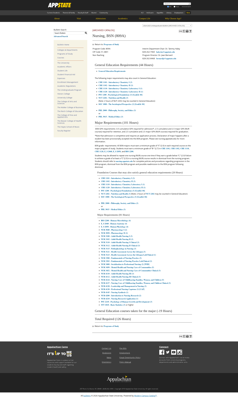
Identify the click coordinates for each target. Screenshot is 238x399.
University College (64, 98)
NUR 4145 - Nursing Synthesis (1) (114, 292)
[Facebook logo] (161, 352)
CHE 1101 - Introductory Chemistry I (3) (115, 82)
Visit (79, 18)
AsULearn (150, 13)
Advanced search (186, 6)
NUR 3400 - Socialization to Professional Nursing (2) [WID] (125, 264)
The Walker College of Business (70, 107)
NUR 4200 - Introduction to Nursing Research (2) (121, 295)
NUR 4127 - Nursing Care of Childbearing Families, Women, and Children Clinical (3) (136, 283)
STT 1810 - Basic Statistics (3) (113, 304)
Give (188, 13)
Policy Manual (125, 362)
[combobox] (167, 25)
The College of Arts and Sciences (67, 102)
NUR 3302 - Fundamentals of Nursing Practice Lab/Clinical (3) (126, 261)
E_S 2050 (117, 151)
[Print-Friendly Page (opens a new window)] (187, 31)
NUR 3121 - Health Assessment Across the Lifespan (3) (123, 251)
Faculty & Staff (83, 13)
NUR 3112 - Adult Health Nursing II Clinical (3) (120, 245)
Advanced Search (61, 36)
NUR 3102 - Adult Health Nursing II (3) (117, 239)
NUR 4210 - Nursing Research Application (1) (119, 298)
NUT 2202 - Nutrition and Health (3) (113, 97)
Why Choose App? (173, 18)
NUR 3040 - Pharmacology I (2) (114, 229)
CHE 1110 (184, 148)
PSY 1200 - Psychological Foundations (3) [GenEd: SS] (120, 94)
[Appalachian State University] (96, 5)
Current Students (53, 13)
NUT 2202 (150, 193)
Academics (123, 18)
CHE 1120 (99, 151)
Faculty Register (64, 131)
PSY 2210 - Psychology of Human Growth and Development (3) (126, 301)
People (177, 6)
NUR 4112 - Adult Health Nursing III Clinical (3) (121, 276)
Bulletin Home (63, 45)
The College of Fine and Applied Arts (67, 116)
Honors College (63, 94)
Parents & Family (69, 13)
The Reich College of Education (70, 111)
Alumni (93, 13)
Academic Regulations (66, 86)
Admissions (101, 18)
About (57, 18)
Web (170, 6)
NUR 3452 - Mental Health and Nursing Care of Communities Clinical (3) (131, 270)
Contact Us (106, 348)
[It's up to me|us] (59, 357)
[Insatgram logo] (179, 352)
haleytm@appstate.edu (165, 52)
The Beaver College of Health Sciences (69, 122)
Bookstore (106, 353)
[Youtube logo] (173, 352)
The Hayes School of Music (68, 127)
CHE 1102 (175, 148)
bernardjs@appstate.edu (166, 58)
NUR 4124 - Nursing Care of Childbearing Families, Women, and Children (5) (132, 279)
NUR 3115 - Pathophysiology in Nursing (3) (118, 248)
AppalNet (160, 13)
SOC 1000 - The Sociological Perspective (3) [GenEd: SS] (122, 104)
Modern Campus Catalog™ (145, 395)
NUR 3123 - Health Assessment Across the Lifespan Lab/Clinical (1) (128, 254)
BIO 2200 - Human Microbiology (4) (116, 220)
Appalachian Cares (57, 346)
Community (104, 13)
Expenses (61, 78)
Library (168, 13)
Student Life (62, 71)
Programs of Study (65, 54)
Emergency (106, 362)
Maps (109, 357)
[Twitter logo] (167, 352)
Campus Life (144, 18)
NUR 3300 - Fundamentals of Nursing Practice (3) (121, 258)
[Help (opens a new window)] (190, 31)
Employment (178, 13)
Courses (60, 58)
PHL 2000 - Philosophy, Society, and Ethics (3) (117, 110)
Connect (163, 346)
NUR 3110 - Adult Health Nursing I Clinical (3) (120, 242)
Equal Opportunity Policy (129, 357)
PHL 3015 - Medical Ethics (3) (111, 116)
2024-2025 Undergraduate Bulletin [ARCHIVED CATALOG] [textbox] (164, 26)
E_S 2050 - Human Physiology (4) (114, 226)
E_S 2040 (108, 151)
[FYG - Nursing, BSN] (180, 31)
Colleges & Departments (67, 50)
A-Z (142, 13)
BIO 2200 (129, 151)
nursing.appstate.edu (124, 161)
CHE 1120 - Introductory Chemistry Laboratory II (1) (121, 91)
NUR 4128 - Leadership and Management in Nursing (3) (124, 286)
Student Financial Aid (66, 74)
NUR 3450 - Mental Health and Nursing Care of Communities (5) (127, 267)
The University (63, 63)
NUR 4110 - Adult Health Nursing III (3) (117, 273)
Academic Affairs (64, 67)
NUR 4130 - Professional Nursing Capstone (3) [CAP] (122, 289)
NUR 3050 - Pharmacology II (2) (114, 233)
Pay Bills (122, 348)
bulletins (87, 395)
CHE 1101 (165, 148)
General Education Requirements (112, 71)
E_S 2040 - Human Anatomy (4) (114, 223)
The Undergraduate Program (69, 90)
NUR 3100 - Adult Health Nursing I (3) (117, 236)
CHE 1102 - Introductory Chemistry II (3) (116, 85)
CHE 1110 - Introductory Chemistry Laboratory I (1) (120, 88)
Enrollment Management (67, 82)
